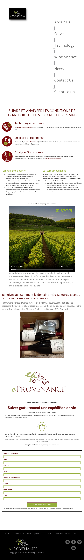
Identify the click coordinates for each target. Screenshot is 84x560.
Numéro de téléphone (12, 477)
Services (61, 33)
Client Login (64, 91)
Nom (5, 459)
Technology (64, 45)
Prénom (6, 465)
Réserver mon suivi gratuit (42, 505)
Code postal (8, 489)
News (59, 68)
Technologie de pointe (30, 123)
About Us (62, 22)
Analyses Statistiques (29, 152)
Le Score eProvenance (29, 138)
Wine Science (65, 56)
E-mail (6, 483)
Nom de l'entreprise (11, 453)
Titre (5, 471)
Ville (5, 495)
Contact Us (63, 80)
